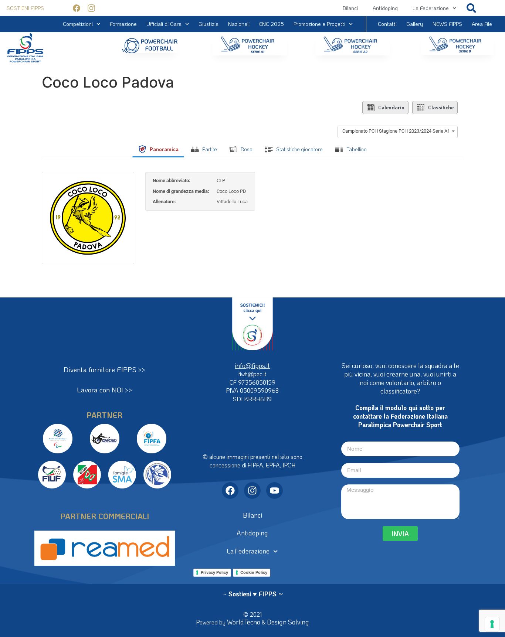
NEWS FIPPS (447, 23)
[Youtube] (274, 490)
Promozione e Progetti (319, 23)
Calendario (391, 107)
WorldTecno (243, 622)
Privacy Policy (214, 572)
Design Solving (288, 622)
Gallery (414, 23)
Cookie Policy (253, 572)
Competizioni (78, 23)
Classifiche (441, 107)
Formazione (123, 23)
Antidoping (385, 7)
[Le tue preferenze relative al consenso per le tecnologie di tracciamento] (492, 624)
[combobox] (397, 131)
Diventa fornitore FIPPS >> (105, 369)
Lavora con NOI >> (104, 389)
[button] (471, 8)
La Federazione (431, 7)
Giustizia (208, 23)
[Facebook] (230, 490)
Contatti (387, 23)
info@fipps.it (252, 365)
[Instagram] (252, 490)
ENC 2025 (271, 23)
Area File (482, 23)
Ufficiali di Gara (164, 23)
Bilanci (350, 7)
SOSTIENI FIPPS (25, 7)
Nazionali (239, 23)
